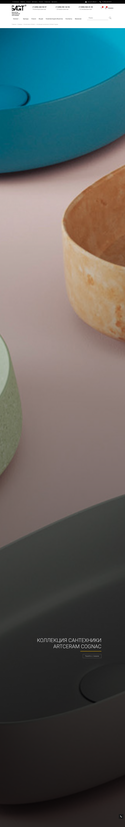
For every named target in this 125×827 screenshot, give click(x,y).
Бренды (26, 19)
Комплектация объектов (54, 19)
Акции (41, 19)
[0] (101, 8)
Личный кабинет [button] (91, 2)
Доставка (34, 2)
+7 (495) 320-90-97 (106, 2)
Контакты (69, 19)
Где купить (54, 2)
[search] (110, 18)
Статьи (28, 2)
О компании (15, 2)
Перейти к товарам (92, 656)
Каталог (15, 19)
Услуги (33, 19)
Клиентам (47, 2)
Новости (22, 2)
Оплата (41, 2)
